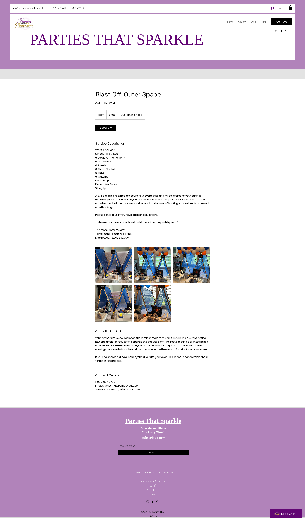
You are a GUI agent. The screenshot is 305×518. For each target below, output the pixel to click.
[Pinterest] (286, 30)
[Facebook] (281, 30)
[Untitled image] (113, 265)
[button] (290, 7)
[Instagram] (276, 30)
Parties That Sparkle (153, 420)
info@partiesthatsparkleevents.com (31, 8)
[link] (105, 128)
